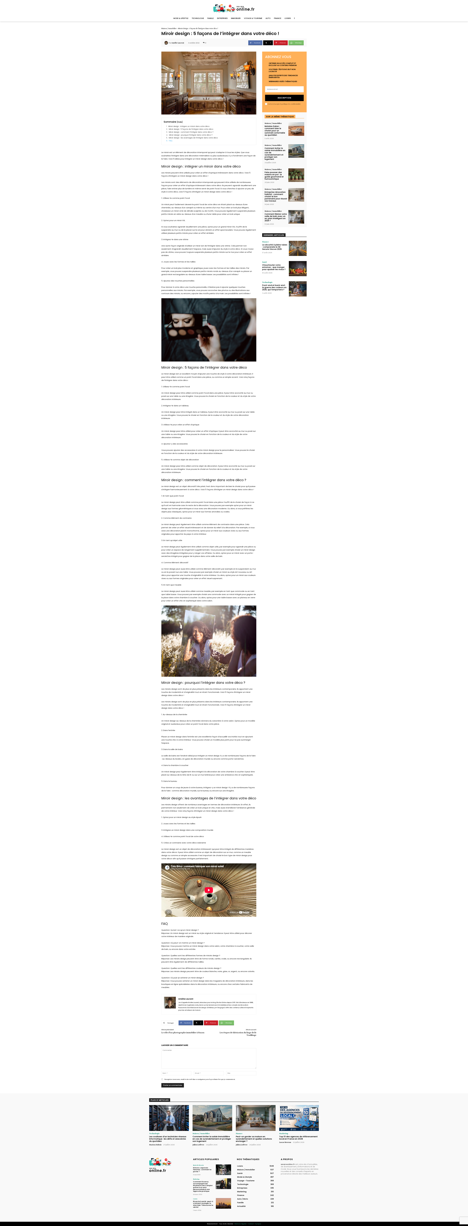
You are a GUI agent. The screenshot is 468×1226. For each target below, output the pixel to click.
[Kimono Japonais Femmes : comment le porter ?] (223, 1169)
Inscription (284, 97)
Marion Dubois (155, 1145)
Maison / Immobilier (168, 28)
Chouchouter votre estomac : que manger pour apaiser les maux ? (274, 267)
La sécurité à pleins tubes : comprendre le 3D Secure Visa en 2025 (274, 246)
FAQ (170, 141)
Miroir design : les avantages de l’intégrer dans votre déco (193, 138)
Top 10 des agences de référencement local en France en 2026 (298, 1137)
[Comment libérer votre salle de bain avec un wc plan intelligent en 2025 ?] (296, 217)
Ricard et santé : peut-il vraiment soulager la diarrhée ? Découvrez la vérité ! (203, 1204)
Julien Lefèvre (198, 1145)
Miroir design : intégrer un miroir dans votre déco (189, 126)
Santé (264, 262)
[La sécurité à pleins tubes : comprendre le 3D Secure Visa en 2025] (298, 248)
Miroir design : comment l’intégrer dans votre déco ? (191, 132)
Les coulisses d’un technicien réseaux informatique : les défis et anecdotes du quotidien (167, 1139)
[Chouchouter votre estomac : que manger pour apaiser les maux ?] (298, 268)
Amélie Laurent (178, 43)
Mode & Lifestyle (198, 1165)
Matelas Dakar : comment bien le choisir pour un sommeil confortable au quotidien (275, 130)
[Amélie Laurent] (166, 43)
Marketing (283, 1133)
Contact (251, 1224)
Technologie (267, 282)
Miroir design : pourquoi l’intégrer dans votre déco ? (190, 135)
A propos (258, 1224)
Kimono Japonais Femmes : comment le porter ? (202, 1170)
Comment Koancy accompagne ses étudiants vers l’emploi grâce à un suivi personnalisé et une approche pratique (203, 1186)
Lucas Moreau (285, 1142)
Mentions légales (241, 1224)
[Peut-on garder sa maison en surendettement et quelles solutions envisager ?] (256, 1118)
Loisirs (195, 1199)
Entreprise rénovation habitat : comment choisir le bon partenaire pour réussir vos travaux (276, 196)
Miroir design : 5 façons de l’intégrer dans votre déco (191, 129)
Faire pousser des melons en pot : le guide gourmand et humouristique (274, 175)
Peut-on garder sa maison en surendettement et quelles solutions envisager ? (254, 1139)
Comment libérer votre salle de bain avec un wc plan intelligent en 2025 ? (276, 217)
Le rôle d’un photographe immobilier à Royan (182, 1032)
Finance (265, 242)
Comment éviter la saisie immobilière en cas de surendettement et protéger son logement (275, 153)
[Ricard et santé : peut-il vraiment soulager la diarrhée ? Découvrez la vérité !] (223, 1203)
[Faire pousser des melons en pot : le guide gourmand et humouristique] (296, 175)
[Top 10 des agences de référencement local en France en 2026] (299, 1118)
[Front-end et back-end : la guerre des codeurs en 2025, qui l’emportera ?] (298, 288)
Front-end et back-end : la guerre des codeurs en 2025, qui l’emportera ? (274, 287)
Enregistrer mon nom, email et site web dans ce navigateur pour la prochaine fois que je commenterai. (199, 1079)
